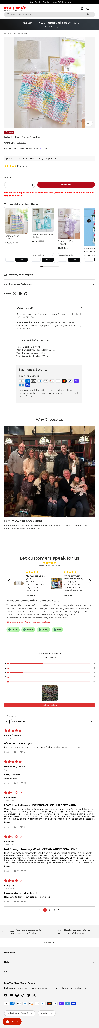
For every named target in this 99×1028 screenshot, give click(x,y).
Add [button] (21, 259)
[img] (49, 562)
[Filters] (7, 721)
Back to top (49, 942)
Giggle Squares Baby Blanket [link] (42, 235)
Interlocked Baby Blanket (21, 33)
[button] (88, 14)
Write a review (49, 705)
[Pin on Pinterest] (26, 293)
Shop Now (65, 2)
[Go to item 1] (50, 693)
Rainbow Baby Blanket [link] (12, 237)
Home (6, 33)
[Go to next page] (59, 910)
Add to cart (66, 184)
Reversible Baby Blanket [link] (66, 242)
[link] (16, 221)
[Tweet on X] (14, 293)
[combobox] (49, 14)
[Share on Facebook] (20, 293)
